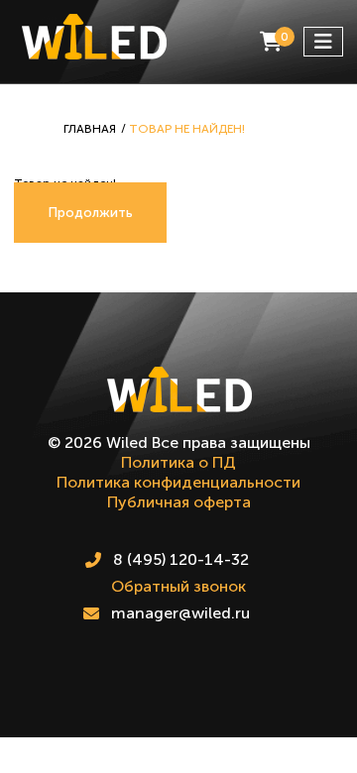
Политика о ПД (178, 462)
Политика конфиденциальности (178, 482)
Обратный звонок (178, 586)
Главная (89, 129)
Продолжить (90, 212)
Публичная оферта (179, 502)
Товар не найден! (187, 129)
